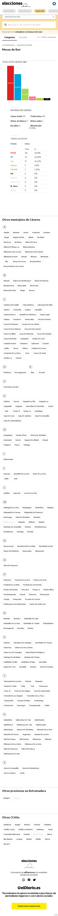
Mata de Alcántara (23, 517)
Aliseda (24, 257)
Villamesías (37, 739)
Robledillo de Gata (31, 619)
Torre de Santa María (42, 691)
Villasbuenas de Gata (12, 754)
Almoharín (44, 257)
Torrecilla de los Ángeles (13, 696)
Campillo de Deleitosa (27, 315)
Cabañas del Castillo (11, 305)
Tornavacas (43, 686)
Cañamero (24, 344)
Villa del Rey (24, 739)
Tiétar (23, 686)
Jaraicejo (7, 474)
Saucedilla (43, 662)
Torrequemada (34, 705)
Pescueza (25, 590)
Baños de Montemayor (22, 281)
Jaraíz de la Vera (39, 474)
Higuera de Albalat (32, 440)
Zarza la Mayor (10, 773)
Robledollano (48, 623)
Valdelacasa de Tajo (24, 725)
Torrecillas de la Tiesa (35, 696)
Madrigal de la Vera (11, 508)
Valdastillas (8, 720)
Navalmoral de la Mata (26, 546)
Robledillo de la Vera (12, 623)
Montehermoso (41, 527)
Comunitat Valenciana (12, 834)
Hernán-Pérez (21, 435)
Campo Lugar (45, 315)
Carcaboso (17, 319)
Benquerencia (9, 286)
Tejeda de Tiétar (10, 686)
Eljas (32, 372)
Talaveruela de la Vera (12, 681)
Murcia (47, 839)
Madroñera (39, 508)
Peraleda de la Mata (11, 585)
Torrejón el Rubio (23, 701)
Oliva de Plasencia (11, 566)
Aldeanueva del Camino (34, 252)
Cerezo (15, 348)
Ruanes (30, 628)
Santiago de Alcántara (12, 657)
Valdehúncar (8, 725)
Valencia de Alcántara (25, 730)
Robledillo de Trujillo (32, 623)
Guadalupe (39, 411)
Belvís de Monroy (41, 281)
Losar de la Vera (30, 493)
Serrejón (33, 667)
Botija (22, 290)
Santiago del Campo (32, 657)
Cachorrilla (17, 310)
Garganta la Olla (29, 401)
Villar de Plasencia (11, 749)
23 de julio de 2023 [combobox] (12, 17)
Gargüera (18, 406)
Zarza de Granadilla (11, 768)
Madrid (29, 839)
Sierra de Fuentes (46, 667)
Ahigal (6, 237)
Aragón (17, 825)
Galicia (49, 834)
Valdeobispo (8, 730)
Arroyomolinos (35, 261)
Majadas (50, 508)
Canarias (37, 825)
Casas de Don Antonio (12, 329)
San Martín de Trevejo (43, 643)
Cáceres (19, 358)
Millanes (32, 522)
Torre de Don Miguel (22, 691)
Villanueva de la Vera (33, 744)
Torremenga (38, 701)
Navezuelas (27, 551)
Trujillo (47, 705)
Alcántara (18, 242)
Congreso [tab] (9, 37)
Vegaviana (27, 734)
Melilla (38, 839)
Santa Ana (7, 648)
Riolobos (17, 619)
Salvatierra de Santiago (22, 643)
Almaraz (33, 257)
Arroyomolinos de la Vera (14, 266)
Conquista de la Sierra (12, 353)
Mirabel (41, 522)
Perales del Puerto (11, 590)
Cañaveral (35, 344)
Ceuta (50, 829)
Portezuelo (17, 599)
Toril (32, 686)
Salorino (7, 643)
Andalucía (7, 825)
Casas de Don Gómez (32, 329)
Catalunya (40, 829)
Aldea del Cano (31, 242)
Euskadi (27, 834)
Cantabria (47, 825)
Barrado (7, 281)
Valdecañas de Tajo (23, 720)
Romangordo (9, 628)
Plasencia (32, 594)
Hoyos (17, 445)
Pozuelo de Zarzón (32, 599)
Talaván (28, 681)
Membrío (36, 517)
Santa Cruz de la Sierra (24, 648)
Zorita (22, 773)
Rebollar (7, 619)
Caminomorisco (10, 315)
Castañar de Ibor (10, 344)
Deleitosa (7, 372)
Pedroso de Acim (40, 580)
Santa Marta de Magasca (35, 652)
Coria (27, 353)
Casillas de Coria (38, 339)
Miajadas (21, 522)
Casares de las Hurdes (30, 324)
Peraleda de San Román (32, 585)
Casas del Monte (10, 339)
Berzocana (34, 286)
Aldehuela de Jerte (11, 257)
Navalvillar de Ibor (46, 546)
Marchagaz (8, 517)
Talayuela (38, 681)
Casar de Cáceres (44, 319)
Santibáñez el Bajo (28, 662)
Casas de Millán (10, 334)
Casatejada (24, 339)
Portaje (6, 599)
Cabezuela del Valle (44, 305)
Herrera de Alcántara (38, 435)
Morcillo (30, 532)
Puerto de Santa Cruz (38, 604)
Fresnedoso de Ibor (11, 387)
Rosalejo (20, 628)
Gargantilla (8, 406)
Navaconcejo (9, 546)
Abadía (6, 233)
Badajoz (7, 798)
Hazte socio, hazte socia (29, 906)
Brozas (32, 290)
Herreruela (8, 440)
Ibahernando (8, 459)
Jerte (16, 479)
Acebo (25, 233)
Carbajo (6, 319)
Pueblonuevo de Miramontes (15, 604)
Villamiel (48, 739)
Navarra (7, 844)
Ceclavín (45, 344)
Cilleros (25, 348)
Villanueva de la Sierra (12, 744)
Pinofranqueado (10, 594)
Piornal (22, 594)
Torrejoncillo (8, 701)
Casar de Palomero (11, 324)
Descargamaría (20, 372)
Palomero (7, 580)
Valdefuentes (40, 720)
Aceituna (46, 233)
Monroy (28, 527)
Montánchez (8, 532)
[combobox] (31, 24)
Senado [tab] (23, 37)
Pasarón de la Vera (22, 580)
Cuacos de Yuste (40, 353)
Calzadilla (38, 310)
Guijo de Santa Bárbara (12, 421)
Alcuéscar (7, 242)
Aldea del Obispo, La (11, 247)
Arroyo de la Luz (19, 261)
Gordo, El (16, 411)
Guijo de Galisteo (24, 416)
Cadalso (28, 310)
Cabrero (7, 310)
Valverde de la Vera (44, 730)
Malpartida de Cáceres (12, 512)
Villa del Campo (10, 739)
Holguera (7, 445)
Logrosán (16, 493)
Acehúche (36, 233)
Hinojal (45, 440)
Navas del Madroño (11, 551)
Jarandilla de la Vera (21, 474)
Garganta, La (43, 401)
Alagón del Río (18, 237)
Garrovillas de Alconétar (35, 406)
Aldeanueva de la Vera (12, 252)
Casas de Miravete (26, 334)
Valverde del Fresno (11, 734)
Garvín (50, 406)
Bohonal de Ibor (10, 290)
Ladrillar (7, 493)
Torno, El (7, 691)
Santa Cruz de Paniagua (13, 652)
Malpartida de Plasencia (33, 512)
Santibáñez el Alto (10, 662)
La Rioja (19, 839)
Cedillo (6, 348)
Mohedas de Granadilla (12, 527)
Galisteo (7, 401)
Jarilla (6, 479)
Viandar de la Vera (41, 734)
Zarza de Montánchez (30, 768)
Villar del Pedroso (28, 749)
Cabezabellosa (28, 305)
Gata (6, 411)
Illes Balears (8, 839)
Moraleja (20, 532)
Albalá (30, 237)
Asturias (27, 825)
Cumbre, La (8, 358)
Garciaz (16, 401)
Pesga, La (36, 590)
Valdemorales (41, 725)
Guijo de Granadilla (42, 416)
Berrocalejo (22, 286)
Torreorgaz (21, 705)
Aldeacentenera (29, 247)
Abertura (16, 233)
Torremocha (8, 705)
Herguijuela (8, 435)
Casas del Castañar (44, 334)
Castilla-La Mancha (25, 829)
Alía (6, 261)
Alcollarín (40, 237)
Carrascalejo (29, 319)
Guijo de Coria (9, 416)
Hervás (18, 440)
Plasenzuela (44, 594)
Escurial (42, 372)
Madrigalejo (27, 508)
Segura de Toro (10, 667)
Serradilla (22, 667)
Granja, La (27, 411)
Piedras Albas (48, 590)
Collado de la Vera (39, 348)
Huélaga (27, 445)
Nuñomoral (39, 551)
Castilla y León (9, 829)
